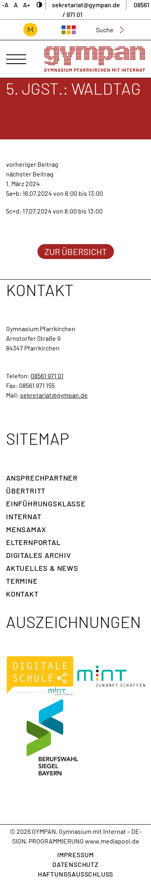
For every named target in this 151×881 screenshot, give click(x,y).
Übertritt (26, 490)
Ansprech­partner (42, 477)
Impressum (75, 854)
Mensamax (26, 529)
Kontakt (22, 593)
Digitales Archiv (38, 555)
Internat (23, 516)
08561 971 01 (47, 375)
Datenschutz (75, 864)
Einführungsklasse (46, 503)
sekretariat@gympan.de (54, 395)
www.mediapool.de (112, 841)
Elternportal (33, 542)
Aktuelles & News (42, 568)
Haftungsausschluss (75, 874)
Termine (22, 580)
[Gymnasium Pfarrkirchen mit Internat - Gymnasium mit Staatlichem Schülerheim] (94, 59)
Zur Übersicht (75, 251)
